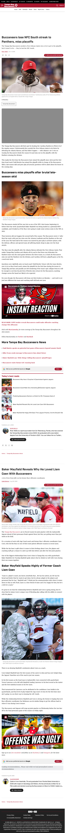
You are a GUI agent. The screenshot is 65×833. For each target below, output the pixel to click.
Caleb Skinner (5, 481)
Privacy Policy (10, 815)
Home (15, 9)
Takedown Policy (39, 815)
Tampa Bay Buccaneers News (15, 453)
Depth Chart (41, 9)
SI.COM (3, 1)
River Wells (5, 51)
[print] (12, 445)
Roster (30, 9)
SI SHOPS (36, 1)
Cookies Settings (27, 818)
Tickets (47, 9)
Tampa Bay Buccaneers (9, 104)
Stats (35, 9)
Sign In (61, 5)
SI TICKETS (22, 1)
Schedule (25, 9)
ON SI (8, 1)
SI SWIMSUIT (14, 1)
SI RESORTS (29, 1)
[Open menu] (2, 5)
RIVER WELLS (13, 428)
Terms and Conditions (52, 815)
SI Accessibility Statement (14, 818)
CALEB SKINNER (14, 779)
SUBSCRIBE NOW (54, 1)
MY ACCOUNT (44, 1)
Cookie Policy (26, 815)
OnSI (20, 9)
